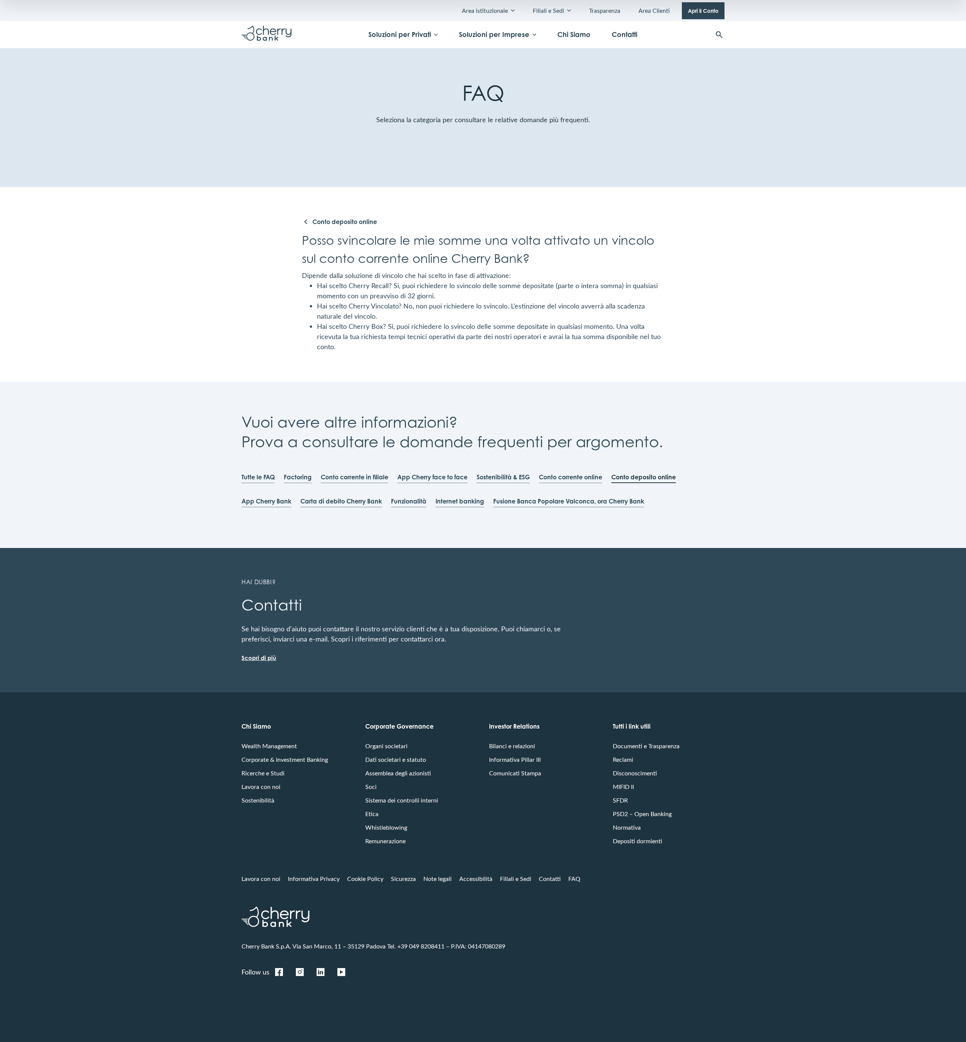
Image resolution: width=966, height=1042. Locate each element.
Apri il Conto (703, 11)
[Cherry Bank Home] (267, 34)
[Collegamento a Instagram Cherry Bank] (299, 972)
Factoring (298, 477)
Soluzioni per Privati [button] (399, 34)
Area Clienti (654, 10)
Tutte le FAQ (258, 477)
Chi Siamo (574, 34)
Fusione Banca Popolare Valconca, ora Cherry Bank (568, 501)
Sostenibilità (258, 800)
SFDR (620, 800)
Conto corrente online (570, 477)
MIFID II (623, 786)
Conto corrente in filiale (354, 477)
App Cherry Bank (266, 501)
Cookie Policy (365, 878)
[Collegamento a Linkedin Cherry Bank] (320, 972)
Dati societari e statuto (395, 759)
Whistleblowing (386, 827)
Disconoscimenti (635, 773)
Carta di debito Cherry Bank (341, 501)
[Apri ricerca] (719, 34)
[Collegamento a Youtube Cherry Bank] (341, 972)
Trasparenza (604, 10)
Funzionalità (408, 501)
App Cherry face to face (432, 477)
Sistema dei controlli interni (401, 800)
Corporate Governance (399, 726)
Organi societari (386, 746)
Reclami (623, 759)
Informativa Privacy (314, 878)
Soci (371, 786)
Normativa (627, 827)
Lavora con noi (261, 786)
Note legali (437, 878)
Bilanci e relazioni (512, 746)
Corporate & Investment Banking (285, 759)
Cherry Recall (369, 285)
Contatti (624, 34)
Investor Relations (514, 726)
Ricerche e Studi (263, 773)
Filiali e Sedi (515, 878)
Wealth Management (269, 746)
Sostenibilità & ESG (503, 477)
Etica (371, 814)
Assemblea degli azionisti (398, 773)
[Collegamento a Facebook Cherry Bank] (278, 972)
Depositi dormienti (637, 841)
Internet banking (459, 501)
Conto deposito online (643, 477)
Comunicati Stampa (515, 773)
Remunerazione (385, 841)
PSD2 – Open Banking (642, 814)
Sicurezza (403, 878)
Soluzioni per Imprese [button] (494, 34)
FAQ (574, 878)
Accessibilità (475, 878)
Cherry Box (366, 326)
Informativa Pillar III (515, 759)
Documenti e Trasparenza (646, 746)
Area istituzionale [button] (485, 10)
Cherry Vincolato (373, 305)
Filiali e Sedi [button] (548, 10)
